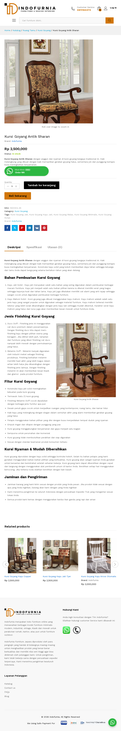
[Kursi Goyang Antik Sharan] (7, 228)
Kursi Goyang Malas (63, 214)
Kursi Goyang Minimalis (85, 214)
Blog (6, 696)
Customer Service (85, 7)
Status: (8, 154)
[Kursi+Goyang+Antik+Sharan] (15, 228)
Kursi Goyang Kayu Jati (40, 214)
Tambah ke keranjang (42, 185)
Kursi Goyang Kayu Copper (17, 576)
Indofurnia (17, 141)
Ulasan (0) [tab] (55, 247)
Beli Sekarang (18, 195)
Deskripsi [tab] (14, 247)
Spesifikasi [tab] (34, 247)
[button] (18, 571)
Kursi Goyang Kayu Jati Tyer (57, 576)
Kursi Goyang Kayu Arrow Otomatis (98, 576)
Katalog (8, 684)
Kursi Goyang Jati (19, 214)
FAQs (7, 692)
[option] (22, 562)
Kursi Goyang (21, 211)
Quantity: (8, 182)
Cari (110, 20)
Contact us (9, 688)
